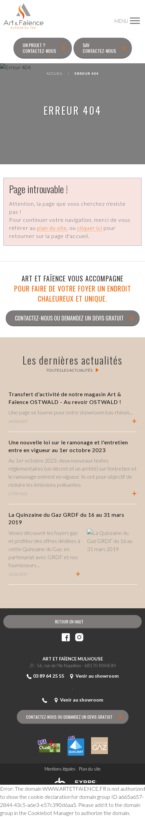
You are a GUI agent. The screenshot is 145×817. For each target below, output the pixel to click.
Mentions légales (60, 769)
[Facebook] (66, 637)
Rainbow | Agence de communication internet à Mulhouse (72, 779)
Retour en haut (69, 621)
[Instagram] (79, 637)
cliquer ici (89, 228)
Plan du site (89, 769)
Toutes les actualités (69, 370)
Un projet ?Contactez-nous (39, 47)
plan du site (52, 228)
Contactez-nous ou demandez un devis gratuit (69, 318)
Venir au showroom (97, 676)
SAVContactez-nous (99, 47)
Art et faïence (23, 16)
